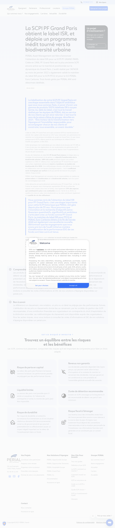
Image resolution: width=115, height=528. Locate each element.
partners (40, 249)
